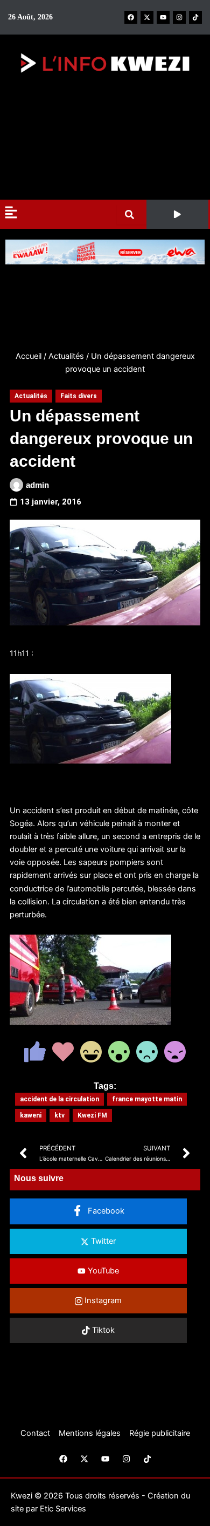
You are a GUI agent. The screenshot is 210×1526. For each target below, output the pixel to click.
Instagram (102, 1300)
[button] (177, 214)
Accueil (28, 356)
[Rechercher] (131, 214)
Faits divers (78, 396)
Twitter (102, 1241)
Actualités (66, 356)
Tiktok (102, 1330)
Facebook (105, 1211)
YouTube (102, 1271)
